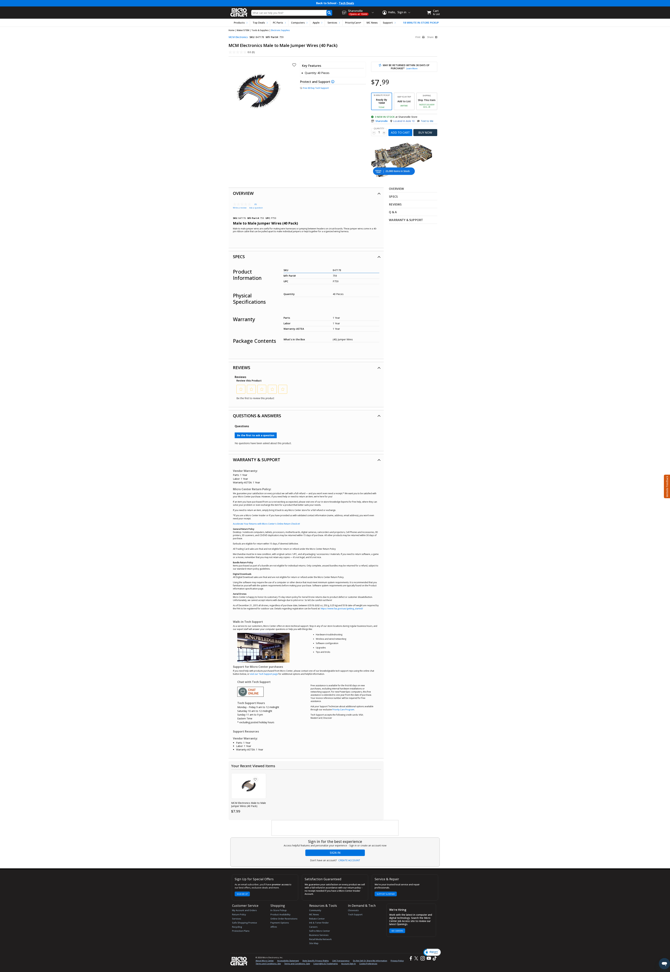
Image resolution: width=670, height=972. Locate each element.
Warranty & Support (256, 459)
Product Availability (280, 914)
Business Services (319, 935)
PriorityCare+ (353, 22)
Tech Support (355, 914)
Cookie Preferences (368, 963)
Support (388, 22)
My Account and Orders (244, 910)
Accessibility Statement (288, 960)
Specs (239, 256)
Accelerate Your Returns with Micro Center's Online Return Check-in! (266, 523)
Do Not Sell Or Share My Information (370, 960)
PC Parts (278, 22)
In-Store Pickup (278, 910)
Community (315, 910)
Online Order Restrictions (283, 918)
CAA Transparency (340, 960)
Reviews (241, 367)
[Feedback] (666, 486)
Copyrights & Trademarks (325, 963)
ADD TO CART (400, 132)
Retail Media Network (320, 939)
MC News (372, 22)
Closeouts (353, 910)
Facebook (410, 958)
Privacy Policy (397, 960)
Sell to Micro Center (319, 930)
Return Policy (239, 914)
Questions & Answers (257, 415)
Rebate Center (317, 918)
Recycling (237, 926)
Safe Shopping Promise (244, 922)
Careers (313, 926)
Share (430, 37)
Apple (316, 22)
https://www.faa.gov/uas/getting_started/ (342, 608)
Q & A (393, 212)
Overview (243, 193)
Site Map (313, 943)
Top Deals (259, 22)
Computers (298, 22)
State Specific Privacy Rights (315, 960)
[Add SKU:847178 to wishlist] (255, 779)
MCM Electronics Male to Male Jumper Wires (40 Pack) (248, 804)
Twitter (416, 958)
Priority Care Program (343, 709)
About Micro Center (265, 960)
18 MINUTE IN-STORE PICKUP (421, 22)
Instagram (422, 958)
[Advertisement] (335, 828)
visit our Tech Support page (264, 673)
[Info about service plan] (333, 82)
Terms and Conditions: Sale (297, 963)
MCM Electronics (238, 37)
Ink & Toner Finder (319, 922)
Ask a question (256, 208)
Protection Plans (241, 930)
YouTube (429, 958)
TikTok (434, 958)
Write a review (240, 208)
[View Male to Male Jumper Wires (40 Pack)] (249, 786)
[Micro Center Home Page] (239, 11)
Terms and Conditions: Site (268, 963)
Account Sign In (348, 963)
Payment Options (279, 922)
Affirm (273, 926)
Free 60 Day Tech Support (316, 88)
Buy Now (425, 132)
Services (332, 22)
